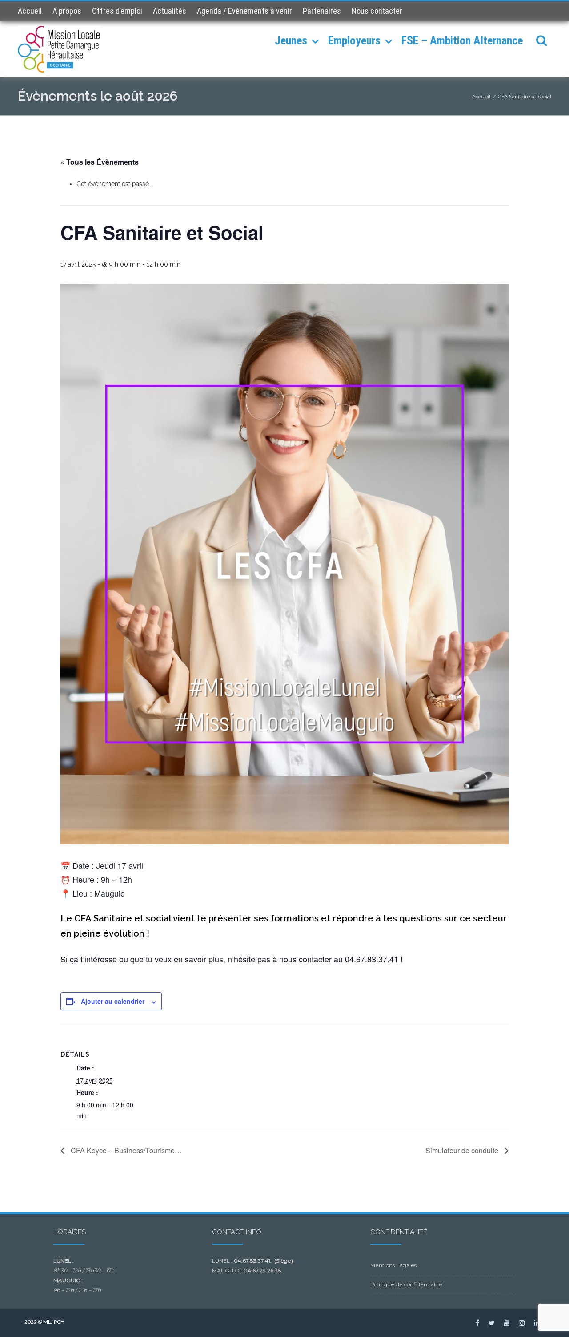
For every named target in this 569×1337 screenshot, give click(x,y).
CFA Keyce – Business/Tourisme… (125, 1150)
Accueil (30, 11)
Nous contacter (377, 11)
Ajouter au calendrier (112, 1001)
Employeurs (354, 40)
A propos (66, 11)
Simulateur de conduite (462, 1150)
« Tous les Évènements (99, 162)
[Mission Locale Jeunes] (61, 49)
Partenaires (322, 11)
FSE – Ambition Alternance (462, 40)
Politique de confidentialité (406, 1284)
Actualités (169, 11)
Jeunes (291, 40)
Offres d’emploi (117, 11)
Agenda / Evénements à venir (244, 11)
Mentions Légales (393, 1265)
